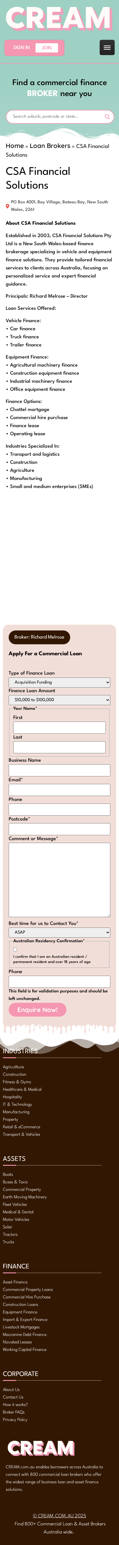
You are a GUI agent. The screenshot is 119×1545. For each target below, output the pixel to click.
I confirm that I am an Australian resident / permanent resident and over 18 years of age (52, 959)
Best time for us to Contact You (44, 923)
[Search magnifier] (107, 117)
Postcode (19, 819)
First (18, 717)
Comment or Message (33, 838)
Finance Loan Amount (32, 690)
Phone (15, 799)
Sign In (21, 47)
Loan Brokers (50, 146)
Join (47, 48)
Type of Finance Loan (32, 673)
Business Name (25, 760)
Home (15, 146)
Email (16, 780)
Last (17, 737)
